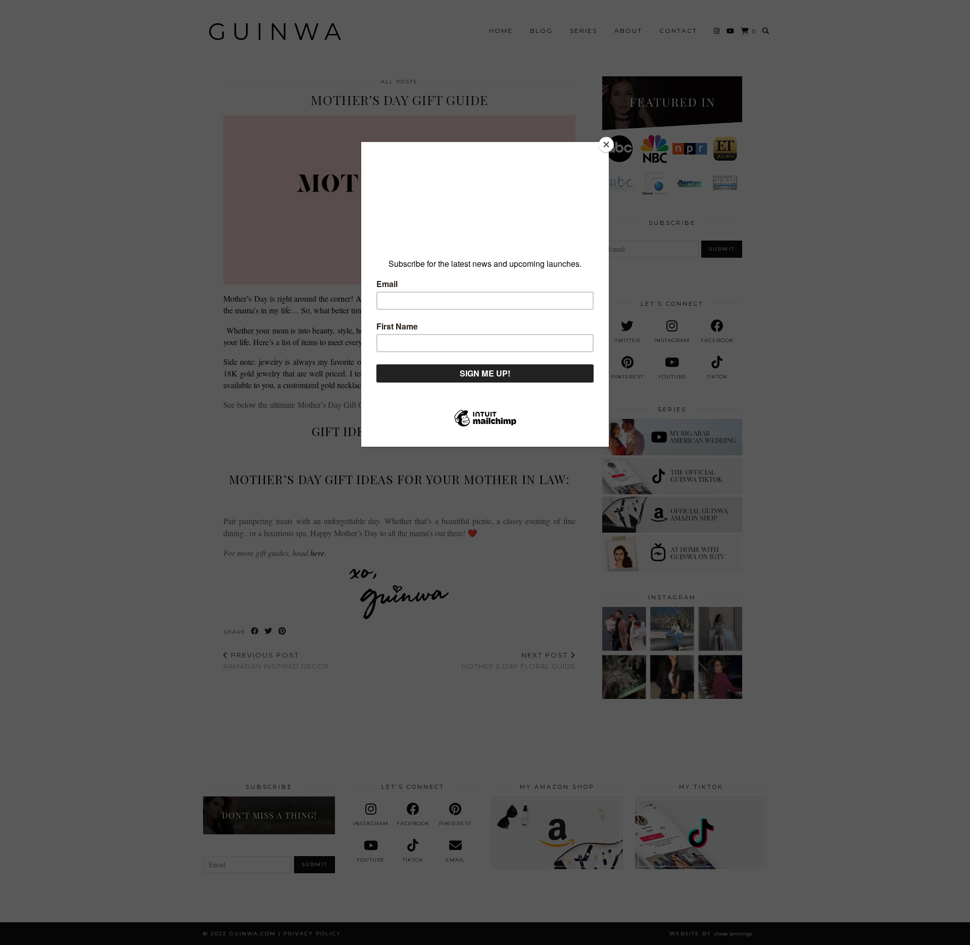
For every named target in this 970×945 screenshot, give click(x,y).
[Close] (606, 144)
